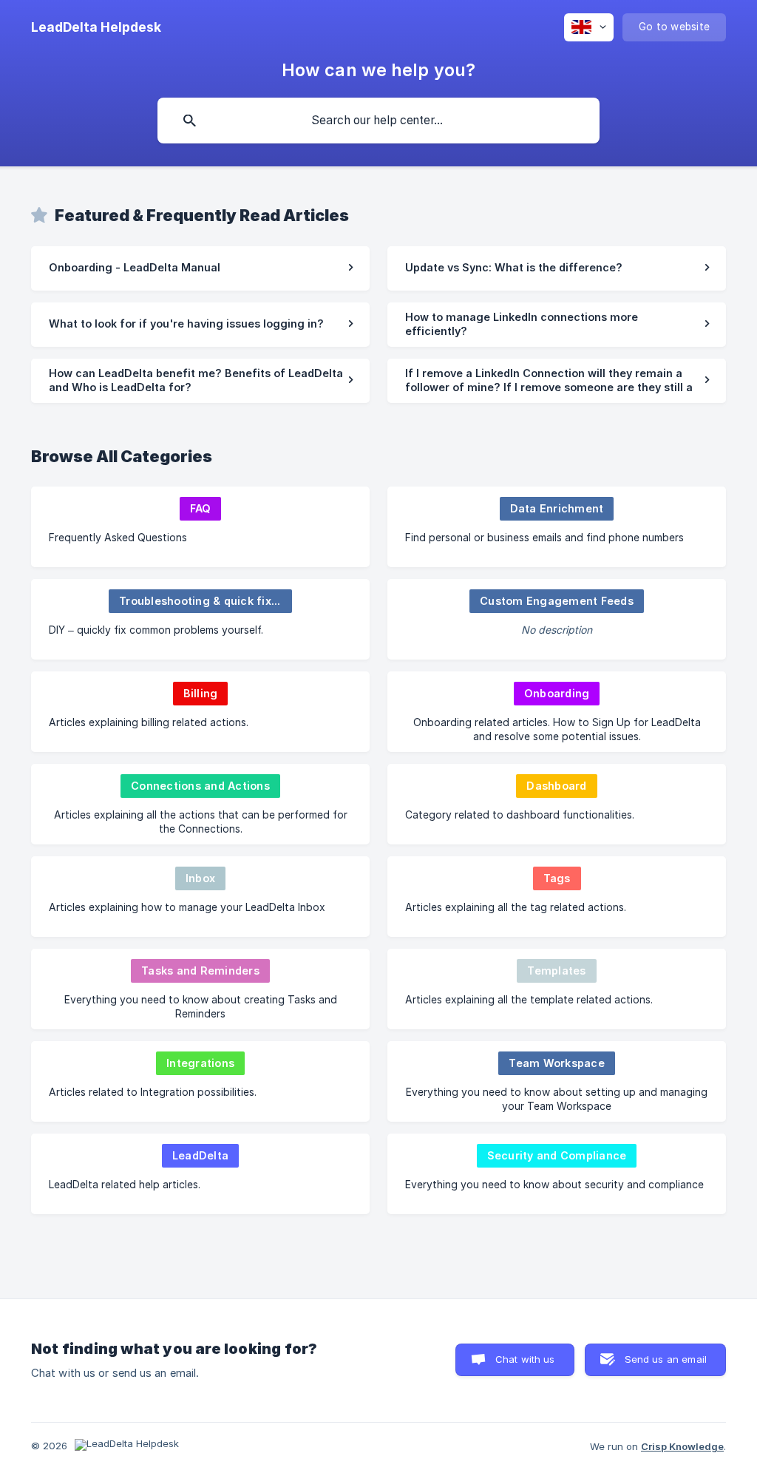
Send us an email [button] (666, 1359)
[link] (200, 268)
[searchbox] (378, 120)
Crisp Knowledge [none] (682, 1446)
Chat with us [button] (525, 1359)
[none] (96, 27)
